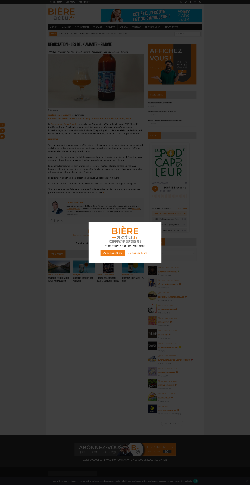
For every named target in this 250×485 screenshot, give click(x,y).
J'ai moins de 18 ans (137, 253)
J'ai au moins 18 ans (112, 253)
